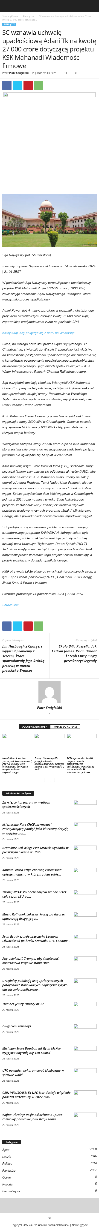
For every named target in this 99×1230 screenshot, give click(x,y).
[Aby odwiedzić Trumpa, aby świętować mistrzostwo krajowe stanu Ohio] (85, 965)
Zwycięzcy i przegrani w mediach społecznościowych (26, 804)
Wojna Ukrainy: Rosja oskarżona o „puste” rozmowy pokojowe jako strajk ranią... (33, 1117)
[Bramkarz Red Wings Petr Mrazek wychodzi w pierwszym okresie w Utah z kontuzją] (85, 854)
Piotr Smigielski (19, 73)
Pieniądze (28, 16)
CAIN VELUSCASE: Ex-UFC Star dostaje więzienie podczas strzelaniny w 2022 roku (36, 1094)
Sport (5, 1150)
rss (49, 1218)
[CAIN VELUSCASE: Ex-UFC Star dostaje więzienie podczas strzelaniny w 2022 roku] (85, 1099)
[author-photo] (49, 692)
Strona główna (10, 16)
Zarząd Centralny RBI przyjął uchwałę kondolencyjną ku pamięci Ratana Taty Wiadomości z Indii (49, 763)
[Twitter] (17, 85)
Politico (7, 1163)
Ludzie (6, 1156)
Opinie (6, 1177)
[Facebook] (7, 85)
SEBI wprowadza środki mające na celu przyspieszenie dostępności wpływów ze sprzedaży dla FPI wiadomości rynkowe (80, 765)
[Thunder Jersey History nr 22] (85, 1010)
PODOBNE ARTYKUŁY (34, 726)
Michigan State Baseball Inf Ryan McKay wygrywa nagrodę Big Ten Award (31, 1050)
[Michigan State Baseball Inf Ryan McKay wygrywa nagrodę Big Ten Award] (85, 1054)
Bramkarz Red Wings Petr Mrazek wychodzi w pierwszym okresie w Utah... (35, 850)
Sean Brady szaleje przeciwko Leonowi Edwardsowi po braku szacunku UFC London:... (36, 938)
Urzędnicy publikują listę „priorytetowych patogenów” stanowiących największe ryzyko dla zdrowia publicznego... (34, 985)
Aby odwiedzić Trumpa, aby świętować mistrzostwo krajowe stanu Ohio (30, 960)
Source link (10, 605)
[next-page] (52, 779)
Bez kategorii (11, 1191)
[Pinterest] (28, 85)
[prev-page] (46, 779)
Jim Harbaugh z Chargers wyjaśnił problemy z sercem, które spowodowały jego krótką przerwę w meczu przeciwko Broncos (23, 658)
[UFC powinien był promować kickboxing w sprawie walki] (85, 1077)
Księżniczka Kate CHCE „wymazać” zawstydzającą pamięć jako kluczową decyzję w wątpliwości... (35, 828)
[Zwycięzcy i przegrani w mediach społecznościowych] (85, 808)
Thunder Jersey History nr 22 (23, 1004)
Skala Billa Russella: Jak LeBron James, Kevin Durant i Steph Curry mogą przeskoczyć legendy (74, 653)
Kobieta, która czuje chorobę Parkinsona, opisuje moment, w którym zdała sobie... (32, 872)
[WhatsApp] (38, 85)
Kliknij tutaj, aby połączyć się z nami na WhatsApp (38, 333)
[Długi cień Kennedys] (85, 1032)
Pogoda (7, 1184)
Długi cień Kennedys (16, 1026)
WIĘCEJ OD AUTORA (65, 726)
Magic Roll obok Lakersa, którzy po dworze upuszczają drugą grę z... (33, 916)
